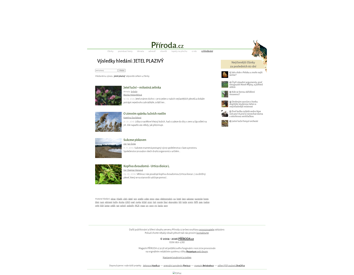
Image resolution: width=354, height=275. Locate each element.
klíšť (102, 206)
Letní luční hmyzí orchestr (243, 121)
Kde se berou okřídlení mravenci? (242, 93)
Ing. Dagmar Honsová (133, 170)
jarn (135, 199)
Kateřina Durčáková (132, 118)
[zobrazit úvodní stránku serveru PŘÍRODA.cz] (177, 45)
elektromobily (166, 199)
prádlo (140, 199)
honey (206, 199)
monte (160, 202)
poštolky (130, 206)
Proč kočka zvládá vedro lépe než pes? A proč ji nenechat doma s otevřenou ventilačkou (246, 114)
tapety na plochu (179, 51)
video (146, 199)
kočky (115, 202)
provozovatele (206, 229)
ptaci (157, 199)
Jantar (107, 206)
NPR (196, 202)
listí (154, 202)
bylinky (134, 91)
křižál (144, 202)
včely (125, 199)
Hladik (119, 199)
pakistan (190, 199)
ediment (108, 202)
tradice (206, 202)
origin (190, 202)
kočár (185, 202)
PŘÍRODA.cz (186, 238)
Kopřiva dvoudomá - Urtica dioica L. (146, 166)
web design (197, 251)
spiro (151, 206)
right (97, 206)
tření (97, 202)
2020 (150, 202)
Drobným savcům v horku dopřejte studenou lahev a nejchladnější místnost (243, 104)
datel (130, 199)
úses (201, 202)
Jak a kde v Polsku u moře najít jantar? (245, 73)
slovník (163, 51)
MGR (137, 206)
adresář (152, 51)
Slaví (166, 202)
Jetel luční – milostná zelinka (142, 87)
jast (117, 206)
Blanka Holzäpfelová (132, 95)
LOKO (127, 202)
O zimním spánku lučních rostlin (144, 113)
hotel (179, 199)
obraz (113, 199)
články (110, 51)
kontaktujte (202, 232)
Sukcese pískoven (134, 140)
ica (174, 199)
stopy (152, 199)
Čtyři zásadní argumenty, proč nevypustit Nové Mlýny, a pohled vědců (246, 85)
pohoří (123, 206)
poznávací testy (125, 51)
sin (147, 206)
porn (166, 206)
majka (138, 202)
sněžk (112, 206)
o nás (194, 51)
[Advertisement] (177, 19)
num (102, 202)
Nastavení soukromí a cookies (177, 257)
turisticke (198, 199)
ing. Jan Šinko (129, 144)
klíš (180, 202)
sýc (155, 206)
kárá (184, 199)
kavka (160, 206)
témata (140, 51)
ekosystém (173, 202)
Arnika (121, 202)
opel (133, 202)
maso (142, 206)
